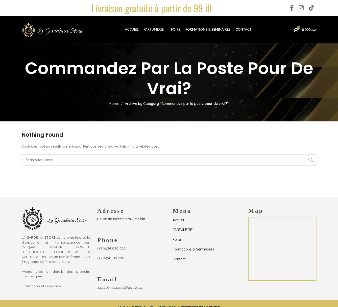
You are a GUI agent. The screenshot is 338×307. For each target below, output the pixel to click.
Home (114, 103)
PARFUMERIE (183, 230)
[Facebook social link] (292, 8)
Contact (179, 259)
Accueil (178, 220)
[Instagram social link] (301, 8)
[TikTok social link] (311, 8)
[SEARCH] (310, 160)
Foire (177, 239)
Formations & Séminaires (193, 249)
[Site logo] (52, 29)
